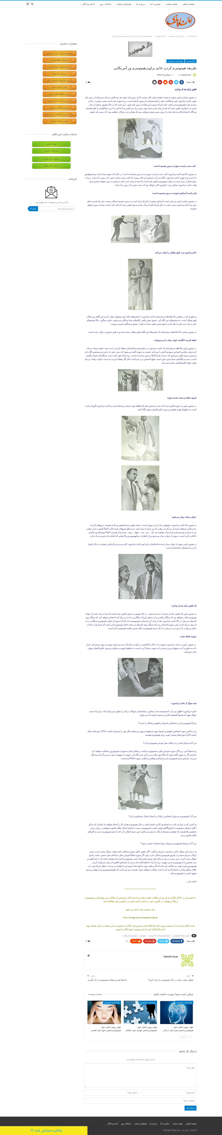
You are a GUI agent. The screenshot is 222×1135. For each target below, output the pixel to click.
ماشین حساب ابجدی (60, 121)
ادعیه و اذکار (88, 4)
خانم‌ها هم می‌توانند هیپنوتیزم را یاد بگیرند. (107, 980)
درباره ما (140, 4)
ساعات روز (105, 4)
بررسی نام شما (60, 74)
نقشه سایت (171, 4)
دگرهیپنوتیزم (190, 61)
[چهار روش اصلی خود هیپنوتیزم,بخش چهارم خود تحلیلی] (140, 1012)
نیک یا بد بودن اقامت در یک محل (59, 114)
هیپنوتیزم (143, 935)
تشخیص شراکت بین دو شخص (59, 53)
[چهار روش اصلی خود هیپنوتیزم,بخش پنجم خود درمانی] (176, 1012)
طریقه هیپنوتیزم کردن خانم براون (159, 935)
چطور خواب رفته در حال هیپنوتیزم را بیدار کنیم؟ (170, 980)
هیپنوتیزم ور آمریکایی (130, 935)
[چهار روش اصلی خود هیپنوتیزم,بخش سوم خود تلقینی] (104, 1012)
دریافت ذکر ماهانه (51, 166)
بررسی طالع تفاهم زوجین (59, 94)
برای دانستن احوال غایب (59, 67)
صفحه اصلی (188, 4)
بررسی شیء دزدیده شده (59, 101)
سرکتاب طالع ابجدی (59, 60)
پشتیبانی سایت (123, 4)
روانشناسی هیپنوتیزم (175, 61)
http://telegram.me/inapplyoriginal (140, 917)
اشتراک (33, 208)
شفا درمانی (51, 144)
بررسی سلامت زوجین (59, 108)
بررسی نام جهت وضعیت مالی (59, 80)
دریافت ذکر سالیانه (51, 159)
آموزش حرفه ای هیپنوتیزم (181, 935)
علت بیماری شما (59, 87)
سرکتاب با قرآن (51, 151)
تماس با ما (155, 4)
